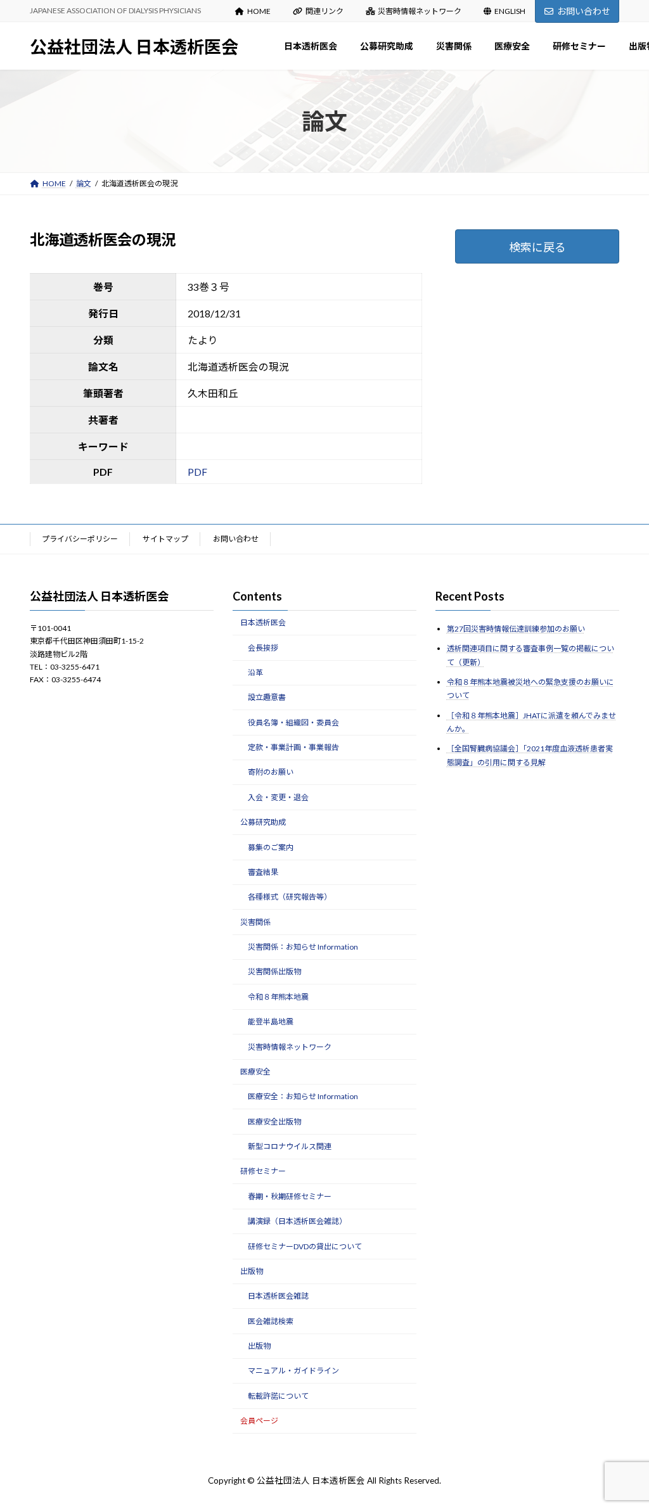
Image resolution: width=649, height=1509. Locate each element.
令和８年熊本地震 (278, 997)
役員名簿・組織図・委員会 (293, 722)
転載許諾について (278, 1396)
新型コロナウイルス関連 (289, 1146)
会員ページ (259, 1420)
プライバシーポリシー (80, 539)
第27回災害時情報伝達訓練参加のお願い (516, 629)
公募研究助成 (263, 822)
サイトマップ (165, 539)
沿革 (255, 672)
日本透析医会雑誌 (278, 1296)
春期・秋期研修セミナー (289, 1196)
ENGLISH (509, 11)
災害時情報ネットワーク (419, 11)
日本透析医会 (263, 622)
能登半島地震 (270, 1021)
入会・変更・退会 (278, 797)
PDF (197, 472)
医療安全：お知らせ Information (303, 1096)
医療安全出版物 (274, 1121)
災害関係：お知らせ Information (303, 947)
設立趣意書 (267, 697)
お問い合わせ (583, 11)
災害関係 (255, 921)
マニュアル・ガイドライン (293, 1370)
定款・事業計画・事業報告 (293, 747)
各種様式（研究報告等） (289, 896)
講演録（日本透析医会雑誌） (297, 1221)
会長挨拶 (263, 647)
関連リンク (324, 11)
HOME (259, 11)
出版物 (251, 1271)
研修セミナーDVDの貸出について (305, 1246)
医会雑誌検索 (270, 1320)
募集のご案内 (270, 846)
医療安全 (255, 1071)
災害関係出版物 (274, 971)
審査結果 (263, 872)
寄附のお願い (270, 772)
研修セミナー (263, 1171)
